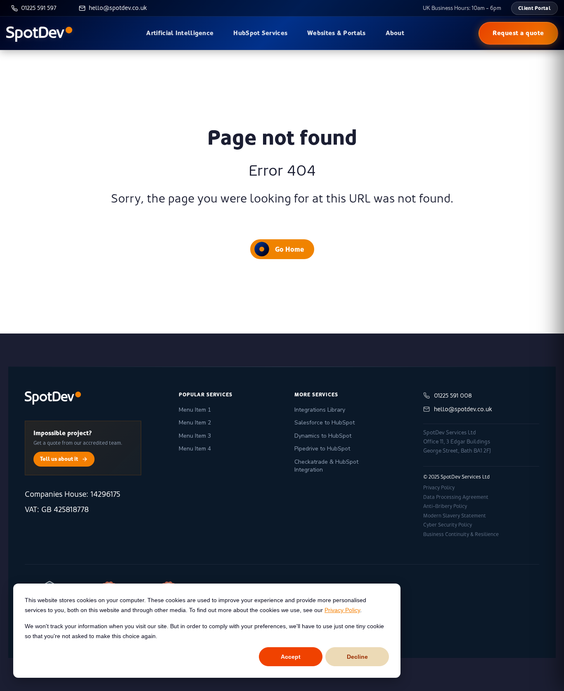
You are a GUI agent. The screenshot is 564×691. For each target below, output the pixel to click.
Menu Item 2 (195, 423)
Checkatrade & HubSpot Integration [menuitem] (326, 466)
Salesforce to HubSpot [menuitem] (324, 423)
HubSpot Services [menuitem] (260, 33)
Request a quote (518, 33)
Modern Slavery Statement (454, 516)
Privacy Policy (342, 610)
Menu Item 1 (195, 410)
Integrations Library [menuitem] (319, 410)
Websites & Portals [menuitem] (336, 33)
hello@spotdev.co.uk (463, 409)
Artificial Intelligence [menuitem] (179, 33)
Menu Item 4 (195, 449)
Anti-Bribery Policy (445, 506)
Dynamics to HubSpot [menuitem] (322, 436)
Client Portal (534, 8)
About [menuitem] (395, 33)
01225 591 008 (453, 395)
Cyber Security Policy (447, 525)
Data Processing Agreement (455, 497)
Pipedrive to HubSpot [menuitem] (322, 449)
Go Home (289, 249)
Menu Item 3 (195, 436)
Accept (291, 656)
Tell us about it (59, 458)
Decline (357, 656)
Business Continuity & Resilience (461, 534)
